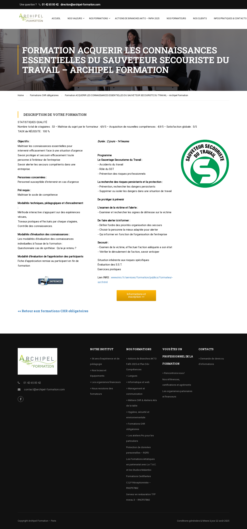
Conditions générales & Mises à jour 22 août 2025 (203, 520)
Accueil (56, 18)
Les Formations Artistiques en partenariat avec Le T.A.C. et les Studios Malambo (141, 464)
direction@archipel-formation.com (80, 4)
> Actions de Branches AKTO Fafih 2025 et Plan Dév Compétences (141, 364)
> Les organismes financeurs (105, 382)
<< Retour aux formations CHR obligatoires (53, 311)
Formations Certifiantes (138, 476)
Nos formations (98, 18)
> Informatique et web (138, 382)
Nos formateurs (176, 18)
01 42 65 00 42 (50, 4)
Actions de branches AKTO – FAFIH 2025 (137, 18)
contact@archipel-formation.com (44, 389)
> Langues (131, 375)
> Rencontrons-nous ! (173, 373)
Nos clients (200, 18)
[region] (47, 503)
